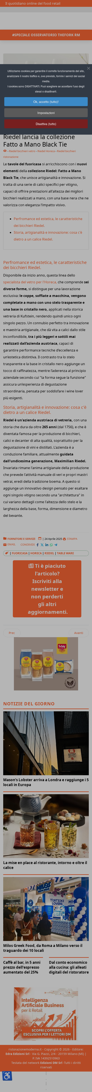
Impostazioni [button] (46, 113)
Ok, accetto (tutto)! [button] (46, 101)
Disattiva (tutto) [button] (46, 124)
